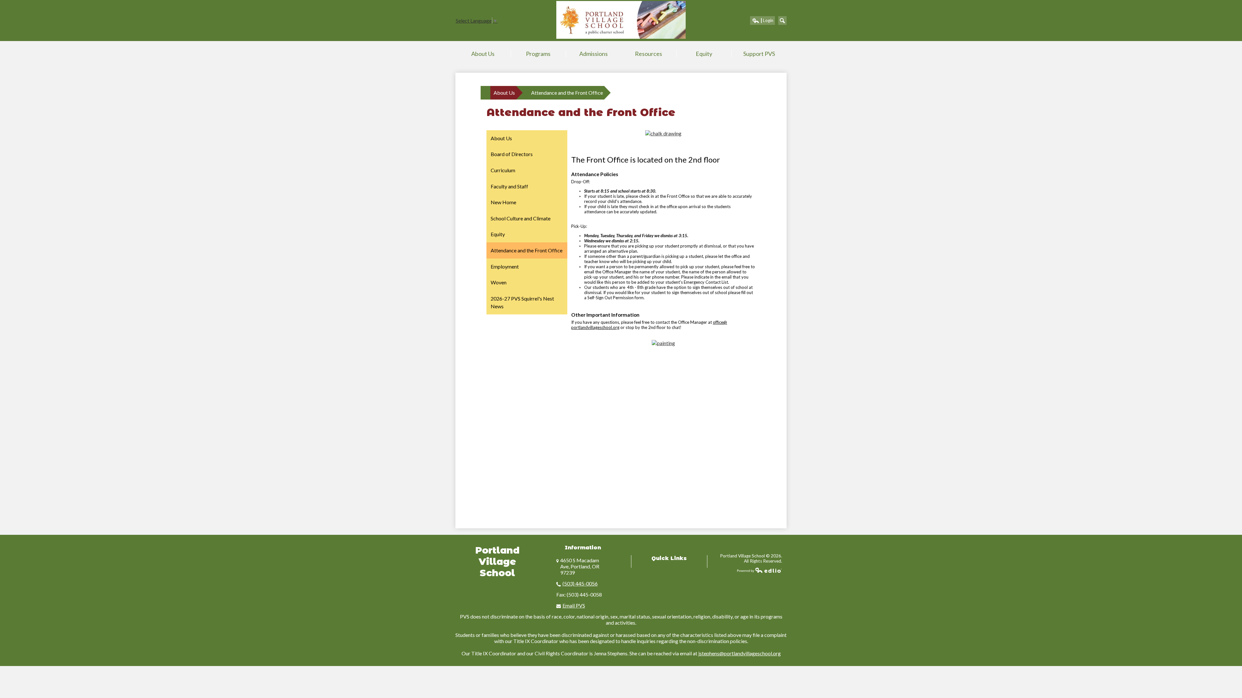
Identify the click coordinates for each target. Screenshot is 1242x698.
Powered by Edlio (759, 570)
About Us (504, 93)
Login (762, 21)
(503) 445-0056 (580, 583)
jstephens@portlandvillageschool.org (739, 653)
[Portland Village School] (621, 20)
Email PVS (573, 605)
